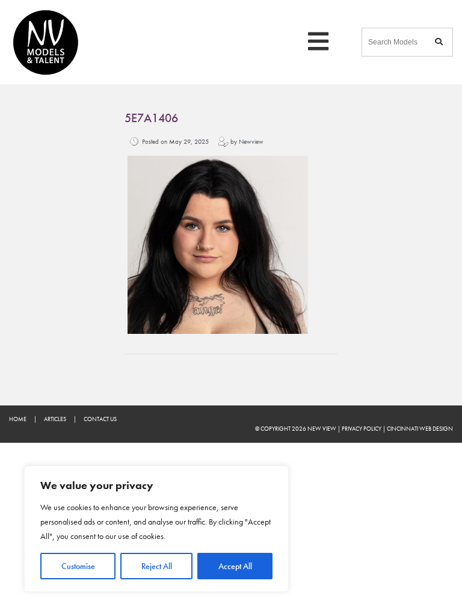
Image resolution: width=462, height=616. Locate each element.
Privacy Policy (361, 429)
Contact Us (100, 419)
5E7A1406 (151, 118)
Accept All (235, 566)
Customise (78, 566)
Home (17, 419)
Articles (55, 419)
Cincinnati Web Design (420, 429)
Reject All (156, 566)
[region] (156, 529)
